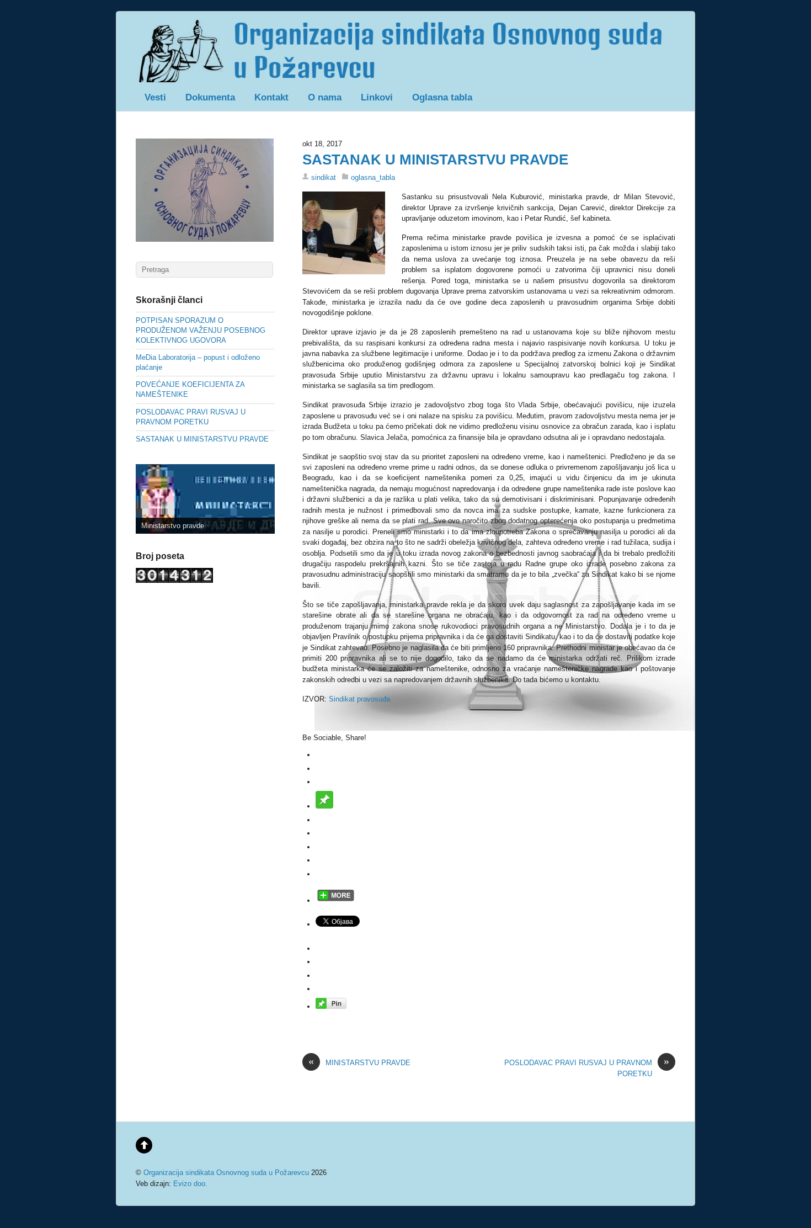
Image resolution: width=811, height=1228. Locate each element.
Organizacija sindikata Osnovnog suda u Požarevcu (226, 1172)
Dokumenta (210, 97)
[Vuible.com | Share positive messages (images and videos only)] (324, 806)
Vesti (155, 97)
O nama (325, 97)
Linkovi (377, 97)
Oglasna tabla (442, 97)
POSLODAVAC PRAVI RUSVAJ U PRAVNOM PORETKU (586, 1067)
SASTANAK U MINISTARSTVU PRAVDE (435, 159)
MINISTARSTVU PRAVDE (359, 1062)
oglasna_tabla (373, 177)
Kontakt (271, 97)
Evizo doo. (190, 1183)
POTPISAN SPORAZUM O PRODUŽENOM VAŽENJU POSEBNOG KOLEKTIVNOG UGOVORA (200, 330)
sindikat (323, 177)
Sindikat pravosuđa (359, 699)
